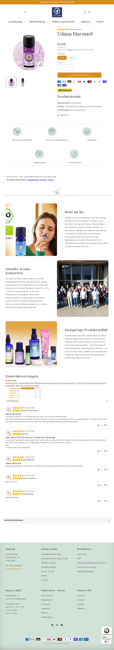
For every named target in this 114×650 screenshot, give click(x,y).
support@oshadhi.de (14, 569)
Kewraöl (43, 180)
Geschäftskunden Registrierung (54, 558)
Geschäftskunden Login (51, 554)
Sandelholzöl (33, 180)
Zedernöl (81, 600)
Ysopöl (50, 180)
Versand (70, 50)
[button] (24, 12)
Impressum (82, 554)
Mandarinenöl (47, 617)
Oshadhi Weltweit (48, 567)
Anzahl (59, 62)
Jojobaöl (80, 604)
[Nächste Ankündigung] (107, 2)
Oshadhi (53, 643)
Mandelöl (81, 608)
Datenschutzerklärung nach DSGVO (91, 563)
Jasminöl (81, 596)
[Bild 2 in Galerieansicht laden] (23, 82)
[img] (18, 408)
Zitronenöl (45, 604)
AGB (79, 558)
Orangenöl (45, 608)
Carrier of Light (47, 571)
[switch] (106, 641)
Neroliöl (44, 613)
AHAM (44, 576)
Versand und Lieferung (86, 567)
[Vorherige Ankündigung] (6, 2)
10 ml (62, 58)
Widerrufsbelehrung (85, 571)
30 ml (72, 58)
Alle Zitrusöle (47, 596)
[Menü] (110, 628)
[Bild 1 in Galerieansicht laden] (11, 82)
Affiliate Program (48, 563)
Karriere (44, 580)
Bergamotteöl (47, 600)
